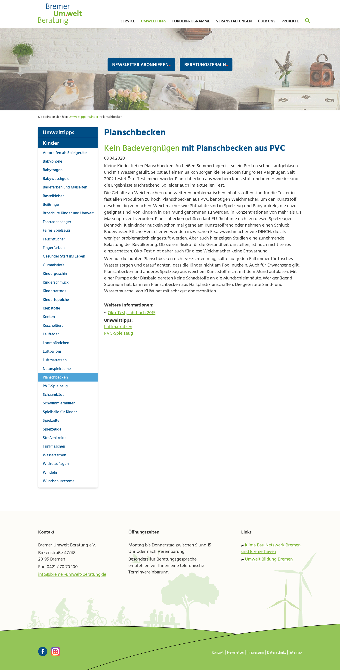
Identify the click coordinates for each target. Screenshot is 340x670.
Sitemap (295, 652)
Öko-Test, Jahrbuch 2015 (131, 313)
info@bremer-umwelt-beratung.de (72, 574)
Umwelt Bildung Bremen (269, 559)
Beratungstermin (205, 65)
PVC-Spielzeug (118, 333)
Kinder (93, 117)
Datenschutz (276, 652)
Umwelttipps (77, 117)
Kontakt (218, 652)
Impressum (255, 652)
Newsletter (235, 652)
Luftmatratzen (118, 327)
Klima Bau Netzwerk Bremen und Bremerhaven (271, 548)
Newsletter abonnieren (140, 65)
